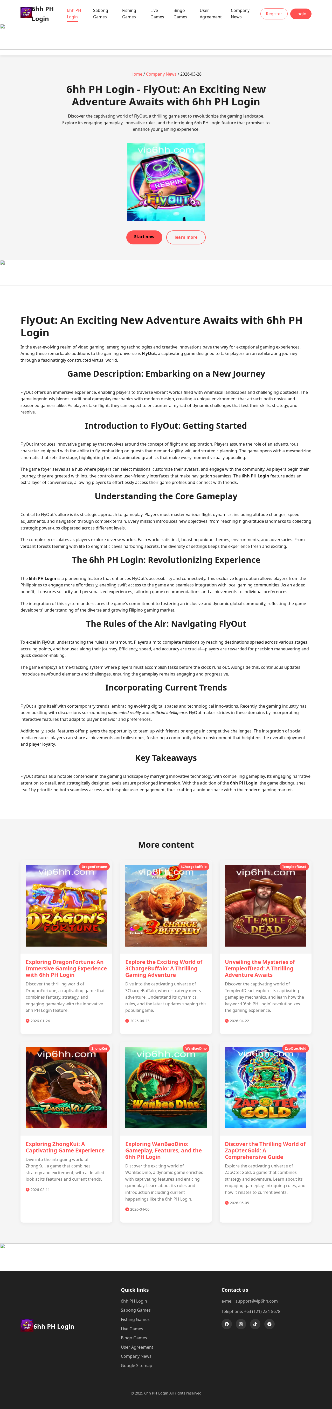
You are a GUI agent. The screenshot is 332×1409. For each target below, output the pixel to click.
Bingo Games (180, 14)
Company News (240, 14)
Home (136, 74)
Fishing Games (129, 14)
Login (300, 14)
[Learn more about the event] (166, 48)
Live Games (157, 14)
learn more (186, 237)
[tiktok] (255, 1324)
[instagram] (241, 1324)
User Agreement (211, 14)
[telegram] (269, 1324)
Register (274, 14)
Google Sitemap (136, 1365)
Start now (144, 236)
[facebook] (227, 1324)
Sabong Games (100, 14)
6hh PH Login (74, 14)
